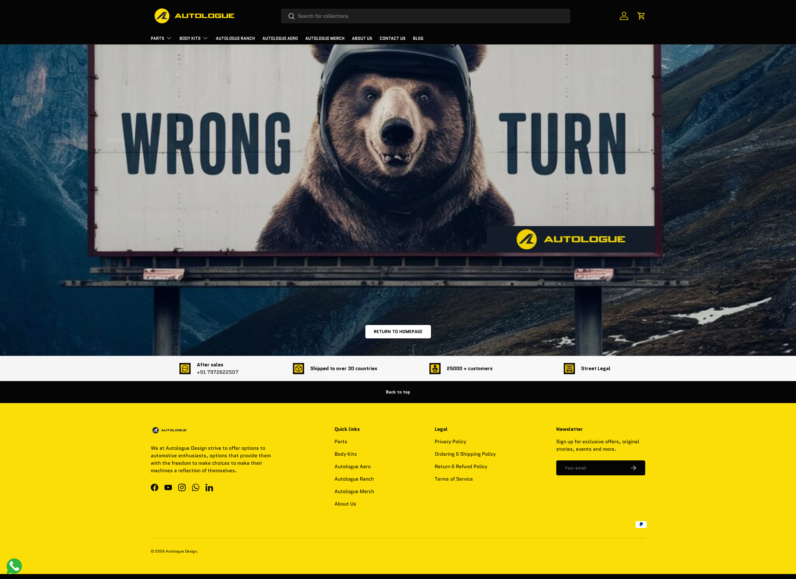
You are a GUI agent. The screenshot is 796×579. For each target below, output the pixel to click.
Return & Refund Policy (461, 466)
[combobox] (426, 16)
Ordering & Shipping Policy (465, 454)
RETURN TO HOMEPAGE (398, 331)
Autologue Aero (353, 466)
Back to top (398, 392)
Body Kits (190, 38)
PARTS (157, 38)
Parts (341, 441)
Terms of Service (454, 478)
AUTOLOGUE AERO (280, 38)
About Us (362, 38)
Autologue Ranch (235, 38)
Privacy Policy (450, 441)
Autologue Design (181, 551)
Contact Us (392, 38)
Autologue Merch (325, 38)
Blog (418, 38)
